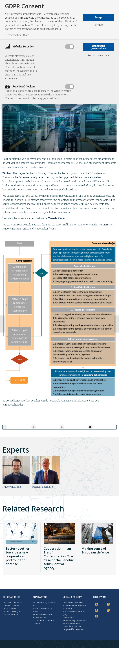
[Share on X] (33, 427)
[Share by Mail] (90, 427)
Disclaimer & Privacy (73, 602)
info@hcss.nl (46, 608)
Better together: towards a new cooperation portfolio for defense (18, 556)
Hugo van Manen (12, 486)
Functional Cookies (23, 86)
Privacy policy (13, 35)
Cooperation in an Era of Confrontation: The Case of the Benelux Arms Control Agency (59, 558)
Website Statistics (23, 46)
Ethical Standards (71, 623)
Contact (36, 623)
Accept (99, 17)
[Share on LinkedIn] (62, 427)
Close (26, 35)
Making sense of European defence (95, 550)
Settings (98, 25)
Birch (5, 173)
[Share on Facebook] (5, 427)
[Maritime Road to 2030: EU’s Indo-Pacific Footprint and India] (116, 324)
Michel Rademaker (43, 486)
